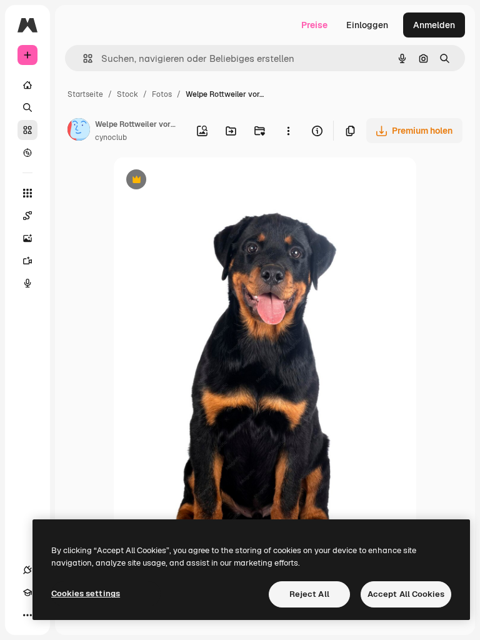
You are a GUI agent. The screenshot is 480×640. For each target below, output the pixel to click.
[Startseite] (28, 85)
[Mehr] (28, 615)
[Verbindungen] (28, 570)
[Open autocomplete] (83, 58)
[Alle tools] (28, 193)
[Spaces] (28, 216)
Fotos (162, 94)
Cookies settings (85, 593)
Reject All (309, 594)
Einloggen (367, 25)
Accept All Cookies (406, 594)
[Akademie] (28, 592)
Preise (314, 25)
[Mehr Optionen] (288, 130)
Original (193, 181)
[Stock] (28, 130)
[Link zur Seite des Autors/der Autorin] (79, 131)
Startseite (85, 94)
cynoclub (111, 137)
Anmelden (434, 25)
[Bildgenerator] (28, 238)
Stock (127, 94)
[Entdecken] (28, 152)
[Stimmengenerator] (28, 283)
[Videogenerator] (28, 261)
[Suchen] (28, 108)
